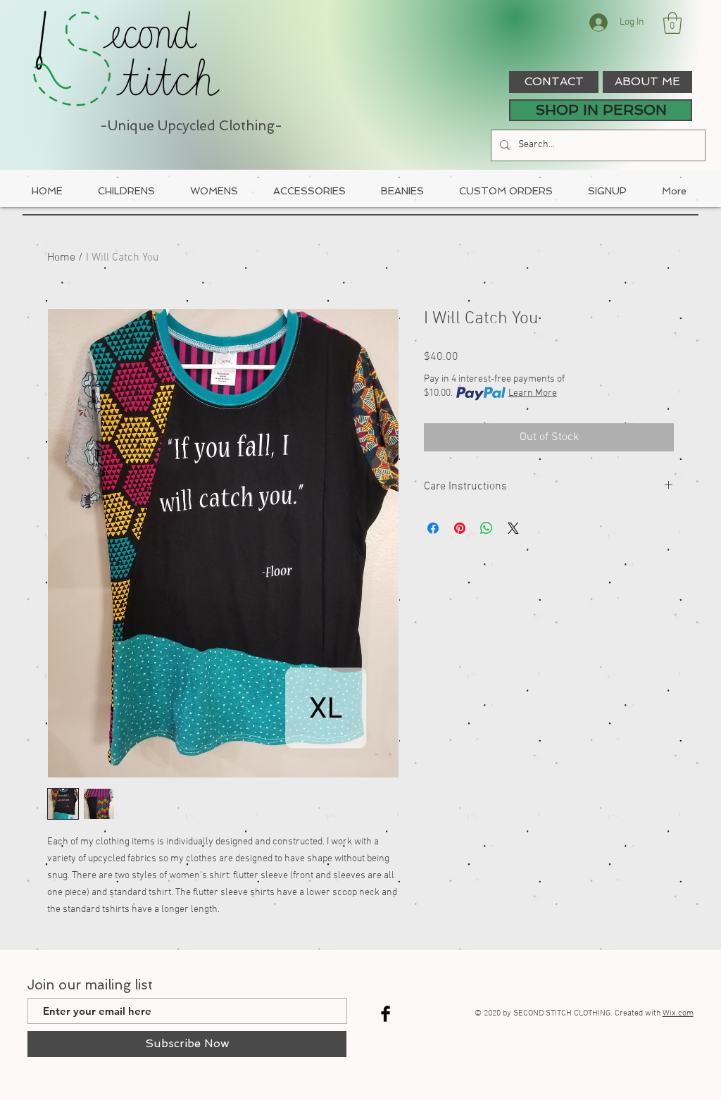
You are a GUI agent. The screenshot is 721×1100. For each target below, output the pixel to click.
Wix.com (678, 1013)
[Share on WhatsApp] (486, 528)
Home (61, 258)
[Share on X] (513, 528)
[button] (672, 23)
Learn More (532, 393)
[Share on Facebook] (433, 528)
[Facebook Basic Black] (385, 1014)
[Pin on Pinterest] (459, 528)
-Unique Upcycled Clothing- (191, 126)
